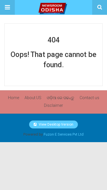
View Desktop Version (55, 124)
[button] (7, 7)
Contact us (89, 97)
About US (33, 97)
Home (13, 97)
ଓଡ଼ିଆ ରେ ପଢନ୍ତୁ (60, 97)
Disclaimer (53, 105)
